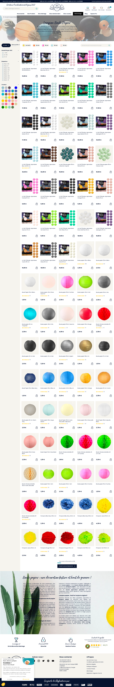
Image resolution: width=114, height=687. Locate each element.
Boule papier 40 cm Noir (47, 356)
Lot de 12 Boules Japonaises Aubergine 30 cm (103, 229)
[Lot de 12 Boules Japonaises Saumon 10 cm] (30, 218)
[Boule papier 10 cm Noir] (104, 345)
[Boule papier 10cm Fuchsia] (104, 473)
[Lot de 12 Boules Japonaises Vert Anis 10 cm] (48, 218)
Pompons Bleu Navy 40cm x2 (67, 516)
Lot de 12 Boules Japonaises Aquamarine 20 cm (48, 101)
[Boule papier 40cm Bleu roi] (67, 377)
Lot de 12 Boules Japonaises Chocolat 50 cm (48, 165)
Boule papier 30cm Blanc (84, 260)
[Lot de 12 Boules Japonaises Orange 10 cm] (85, 186)
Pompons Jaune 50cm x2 (103, 516)
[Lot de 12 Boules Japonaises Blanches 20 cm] (48, 58)
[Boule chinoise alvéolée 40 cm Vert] (104, 441)
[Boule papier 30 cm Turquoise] (30, 314)
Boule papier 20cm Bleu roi (48, 388)
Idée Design (90, 671)
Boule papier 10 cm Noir (102, 356)
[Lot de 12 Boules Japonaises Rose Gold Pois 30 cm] (85, 218)
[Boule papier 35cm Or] (85, 345)
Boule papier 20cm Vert (65, 484)
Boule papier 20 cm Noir (28, 356)
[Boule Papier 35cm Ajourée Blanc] (104, 409)
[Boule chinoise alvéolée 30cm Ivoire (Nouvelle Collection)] (30, 473)
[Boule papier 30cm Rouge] (85, 314)
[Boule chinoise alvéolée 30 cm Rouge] (104, 314)
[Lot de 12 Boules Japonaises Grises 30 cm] (48, 250)
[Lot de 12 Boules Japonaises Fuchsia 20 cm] (85, 58)
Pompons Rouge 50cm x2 (47, 548)
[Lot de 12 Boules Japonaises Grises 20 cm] (104, 90)
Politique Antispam (92, 666)
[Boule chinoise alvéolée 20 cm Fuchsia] (30, 505)
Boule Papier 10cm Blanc (28, 292)
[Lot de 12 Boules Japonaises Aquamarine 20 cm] (48, 90)
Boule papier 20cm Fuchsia (85, 484)
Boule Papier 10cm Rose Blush (48, 452)
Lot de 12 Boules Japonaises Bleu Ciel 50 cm (29, 165)
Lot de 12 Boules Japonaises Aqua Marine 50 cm (85, 133)
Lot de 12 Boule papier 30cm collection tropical (66, 165)
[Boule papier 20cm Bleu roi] (48, 377)
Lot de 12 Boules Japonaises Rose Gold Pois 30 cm (85, 229)
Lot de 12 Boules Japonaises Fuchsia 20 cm (85, 69)
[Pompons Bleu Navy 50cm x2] (85, 505)
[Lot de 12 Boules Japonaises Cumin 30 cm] (30, 250)
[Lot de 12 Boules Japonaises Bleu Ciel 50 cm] (30, 154)
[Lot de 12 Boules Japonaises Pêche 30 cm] (85, 154)
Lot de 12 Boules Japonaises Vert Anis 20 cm (66, 101)
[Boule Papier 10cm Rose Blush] (48, 441)
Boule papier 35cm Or (83, 356)
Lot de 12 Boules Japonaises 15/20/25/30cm (29, 69)
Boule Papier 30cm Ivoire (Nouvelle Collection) (65, 420)
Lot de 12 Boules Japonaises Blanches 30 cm (48, 133)
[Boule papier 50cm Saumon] (67, 314)
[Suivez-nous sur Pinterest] (48, 660)
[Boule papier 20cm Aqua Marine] (48, 409)
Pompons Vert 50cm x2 (84, 548)
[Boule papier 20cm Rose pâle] (85, 409)
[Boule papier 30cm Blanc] (85, 250)
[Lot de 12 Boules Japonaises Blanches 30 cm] (48, 122)
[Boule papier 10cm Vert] (48, 473)
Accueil (7, 17)
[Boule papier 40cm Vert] (85, 282)
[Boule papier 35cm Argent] (67, 345)
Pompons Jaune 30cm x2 (29, 548)
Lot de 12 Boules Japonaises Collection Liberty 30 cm (66, 133)
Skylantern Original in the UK (94, 673)
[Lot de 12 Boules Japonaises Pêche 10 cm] (104, 186)
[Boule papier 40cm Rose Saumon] (48, 282)
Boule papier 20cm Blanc (103, 260)
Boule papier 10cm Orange (85, 388)
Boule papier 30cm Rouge (84, 324)
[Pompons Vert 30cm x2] (104, 537)
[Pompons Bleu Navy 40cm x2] (67, 505)
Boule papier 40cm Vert (84, 292)
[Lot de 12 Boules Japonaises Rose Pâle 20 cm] (67, 58)
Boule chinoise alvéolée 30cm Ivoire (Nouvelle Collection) (28, 485)
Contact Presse (91, 669)
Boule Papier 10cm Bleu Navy (29, 388)
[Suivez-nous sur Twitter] (43, 660)
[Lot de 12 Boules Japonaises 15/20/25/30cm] (30, 58)
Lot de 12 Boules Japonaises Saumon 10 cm (29, 229)
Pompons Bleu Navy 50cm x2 (85, 516)
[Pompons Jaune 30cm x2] (30, 537)
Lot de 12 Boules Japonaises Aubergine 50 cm (103, 133)
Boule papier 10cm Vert (47, 484)
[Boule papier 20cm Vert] (67, 473)
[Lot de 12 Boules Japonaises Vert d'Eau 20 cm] (85, 90)
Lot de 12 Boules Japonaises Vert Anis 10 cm (48, 229)
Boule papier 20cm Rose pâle (85, 420)
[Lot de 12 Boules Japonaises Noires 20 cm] (30, 122)
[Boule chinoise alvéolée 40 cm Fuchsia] (85, 441)
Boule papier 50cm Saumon (66, 324)
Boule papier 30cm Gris (102, 292)
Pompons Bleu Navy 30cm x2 (48, 516)
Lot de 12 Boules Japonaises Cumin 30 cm (29, 261)
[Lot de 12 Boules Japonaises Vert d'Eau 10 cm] (67, 218)
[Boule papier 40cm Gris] (48, 314)
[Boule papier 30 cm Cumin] (104, 377)
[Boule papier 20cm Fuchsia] (85, 473)
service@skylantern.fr (65, 661)
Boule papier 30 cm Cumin (103, 388)
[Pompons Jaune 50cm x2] (104, 505)
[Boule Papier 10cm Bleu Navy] (30, 377)
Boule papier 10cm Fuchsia (103, 484)
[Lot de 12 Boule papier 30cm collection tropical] (67, 154)
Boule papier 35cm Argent (66, 356)
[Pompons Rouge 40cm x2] (67, 537)
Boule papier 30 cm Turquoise (27, 325)
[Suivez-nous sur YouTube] (53, 660)
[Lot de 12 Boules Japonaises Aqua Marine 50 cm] (85, 122)
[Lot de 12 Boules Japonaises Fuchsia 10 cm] (30, 186)
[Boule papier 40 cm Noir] (48, 345)
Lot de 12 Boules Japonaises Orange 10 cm (85, 197)
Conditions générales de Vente (95, 662)
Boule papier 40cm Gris (47, 324)
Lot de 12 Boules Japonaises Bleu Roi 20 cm (103, 69)
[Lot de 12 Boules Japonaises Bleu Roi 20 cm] (104, 58)
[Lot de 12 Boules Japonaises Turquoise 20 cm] (30, 90)
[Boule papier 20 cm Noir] (30, 345)
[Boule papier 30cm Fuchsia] (67, 282)
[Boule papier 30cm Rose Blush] (30, 441)
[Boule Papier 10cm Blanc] (30, 282)
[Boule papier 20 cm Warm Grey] (30, 409)
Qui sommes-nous (92, 660)
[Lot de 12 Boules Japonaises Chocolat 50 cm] (48, 154)
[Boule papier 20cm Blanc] (104, 250)
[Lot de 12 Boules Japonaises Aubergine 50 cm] (104, 122)
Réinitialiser (14, 46)
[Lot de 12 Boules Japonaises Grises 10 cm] (48, 186)
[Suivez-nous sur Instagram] (38, 660)
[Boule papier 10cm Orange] (85, 377)
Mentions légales (91, 664)
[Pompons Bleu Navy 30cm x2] (48, 505)
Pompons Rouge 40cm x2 (66, 548)
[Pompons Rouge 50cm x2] (48, 537)
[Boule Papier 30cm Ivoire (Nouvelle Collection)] (67, 409)
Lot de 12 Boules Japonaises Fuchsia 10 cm (29, 197)
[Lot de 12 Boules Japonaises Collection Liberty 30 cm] (67, 122)
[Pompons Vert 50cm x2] (85, 537)
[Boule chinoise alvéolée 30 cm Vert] (67, 441)
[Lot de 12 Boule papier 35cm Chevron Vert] (104, 154)
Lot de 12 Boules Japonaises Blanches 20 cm (48, 69)
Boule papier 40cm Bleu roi (66, 388)
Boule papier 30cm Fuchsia (66, 292)
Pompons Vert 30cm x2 (102, 548)
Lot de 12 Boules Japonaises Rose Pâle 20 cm (66, 69)
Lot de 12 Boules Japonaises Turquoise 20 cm (29, 101)
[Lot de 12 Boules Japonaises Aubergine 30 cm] (104, 218)
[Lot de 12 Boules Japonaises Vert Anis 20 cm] (67, 90)
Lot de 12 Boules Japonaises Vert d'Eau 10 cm (66, 229)
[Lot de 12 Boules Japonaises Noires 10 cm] (67, 186)
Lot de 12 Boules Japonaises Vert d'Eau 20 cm (85, 101)
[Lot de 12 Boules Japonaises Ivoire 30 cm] (67, 250)
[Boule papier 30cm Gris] (104, 282)
